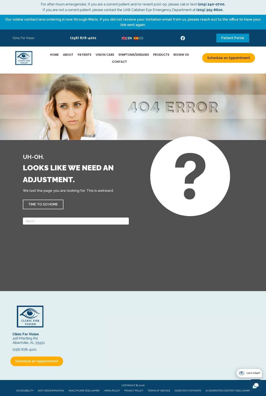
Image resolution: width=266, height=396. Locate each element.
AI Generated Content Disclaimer (228, 390)
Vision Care (105, 55)
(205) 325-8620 (209, 10)
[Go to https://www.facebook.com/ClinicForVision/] (183, 39)
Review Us (181, 55)
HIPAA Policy (112, 390)
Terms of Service (159, 390)
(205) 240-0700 (211, 4)
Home (54, 55)
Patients (84, 55)
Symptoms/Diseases (133, 55)
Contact (119, 62)
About (68, 55)
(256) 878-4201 (83, 38)
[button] (43, 204)
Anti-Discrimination (51, 390)
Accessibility (24, 390)
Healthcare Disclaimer (84, 390)
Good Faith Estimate (188, 390)
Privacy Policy (133, 390)
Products (161, 55)
